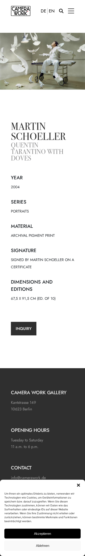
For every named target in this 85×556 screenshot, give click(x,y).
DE (43, 11)
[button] (78, 485)
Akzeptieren (42, 533)
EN (52, 11)
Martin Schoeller (38, 132)
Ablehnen (42, 545)
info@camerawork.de (28, 478)
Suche (61, 11)
